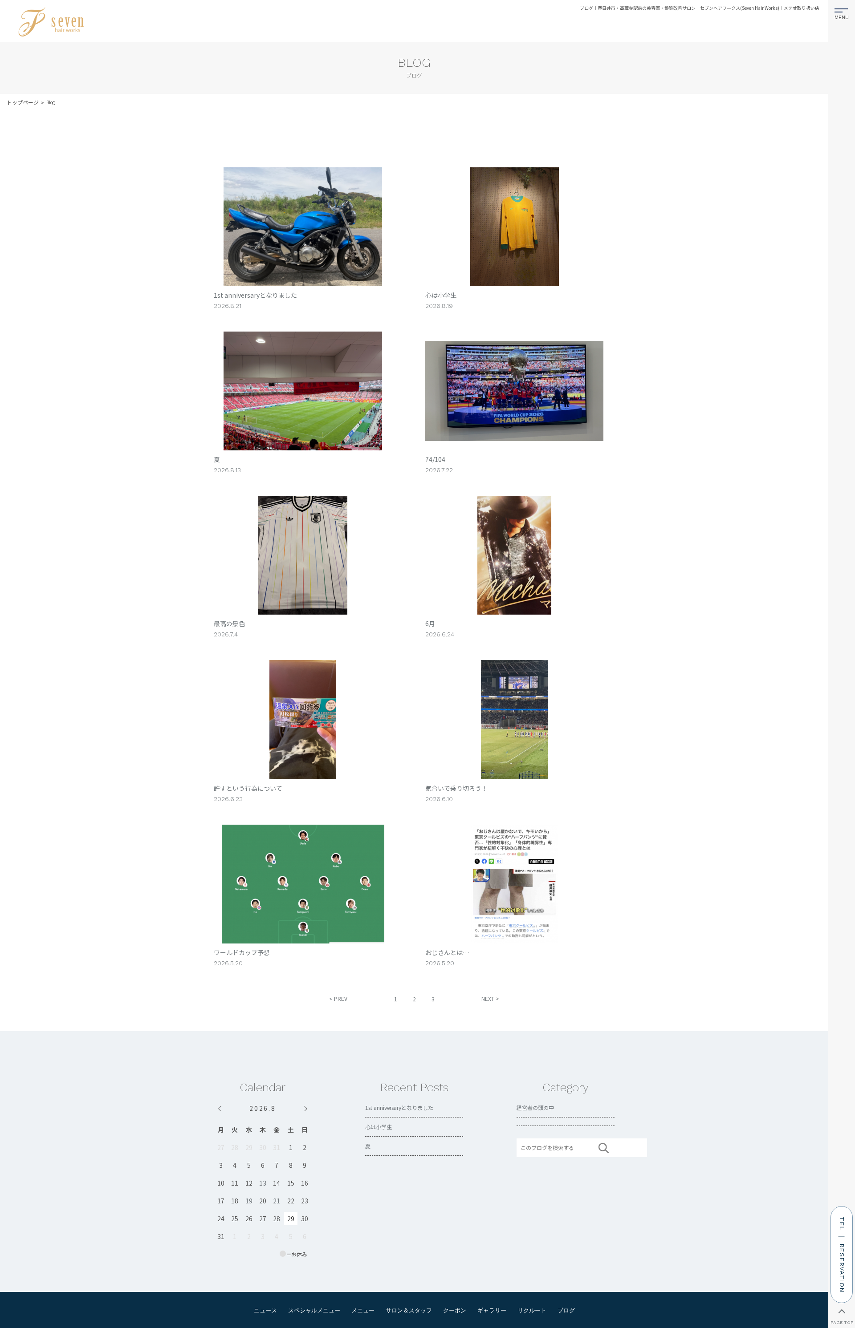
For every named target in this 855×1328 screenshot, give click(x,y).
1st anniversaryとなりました (399, 1107)
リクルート (531, 1310)
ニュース (265, 1310)
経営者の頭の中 (535, 1107)
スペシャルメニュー (314, 1310)
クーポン (454, 1310)
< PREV (338, 998)
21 (276, 1200)
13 (262, 1182)
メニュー (363, 1310)
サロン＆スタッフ (409, 1310)
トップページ (23, 102)
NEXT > (490, 998)
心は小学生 (378, 1126)
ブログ (566, 1310)
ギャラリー (491, 1310)
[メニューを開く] (842, 12)
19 (248, 1200)
